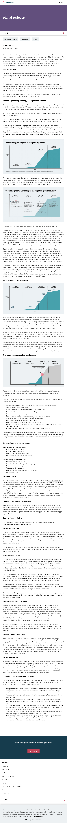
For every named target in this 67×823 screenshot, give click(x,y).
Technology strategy (10, 39)
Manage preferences (33, 820)
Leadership (25, 39)
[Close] (65, 806)
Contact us (5, 793)
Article (35, 39)
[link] (33, 751)
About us (5, 766)
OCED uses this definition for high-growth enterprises (22, 84)
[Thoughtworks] (8, 2)
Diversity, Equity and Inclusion (11, 786)
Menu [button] (61, 2)
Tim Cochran (9, 45)
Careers (4, 790)
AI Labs (4, 780)
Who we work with (8, 776)
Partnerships (6, 773)
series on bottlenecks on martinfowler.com (49, 437)
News (4, 783)
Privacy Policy (37, 816)
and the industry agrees (18, 605)
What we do (6, 769)
